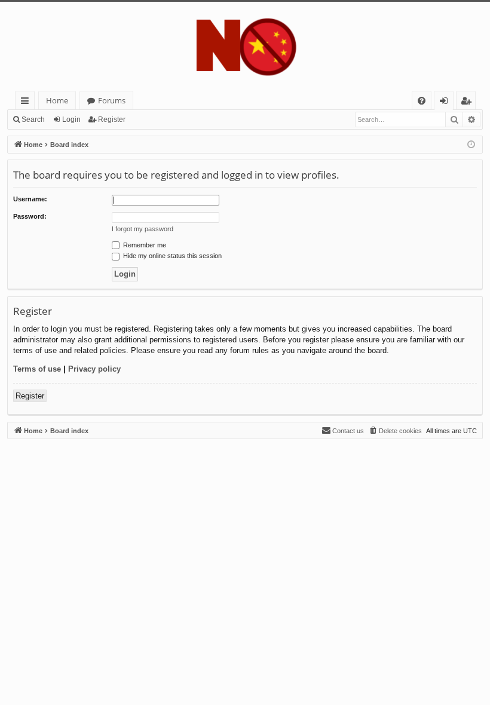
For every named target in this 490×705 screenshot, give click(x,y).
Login (71, 119)
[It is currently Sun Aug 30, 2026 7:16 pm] (471, 145)
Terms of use (37, 368)
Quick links (27, 102)
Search (33, 119)
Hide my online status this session (171, 255)
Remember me (143, 245)
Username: (30, 199)
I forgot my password (142, 228)
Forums (111, 100)
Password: (30, 216)
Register (111, 119)
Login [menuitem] (446, 102)
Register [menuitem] (468, 102)
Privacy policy (94, 368)
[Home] (245, 46)
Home (57, 100)
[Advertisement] (245, 522)
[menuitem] (421, 100)
